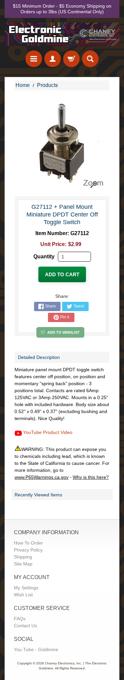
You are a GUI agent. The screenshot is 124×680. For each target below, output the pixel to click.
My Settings (26, 587)
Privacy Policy (28, 549)
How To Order (28, 543)
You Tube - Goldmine (36, 649)
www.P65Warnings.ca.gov (41, 477)
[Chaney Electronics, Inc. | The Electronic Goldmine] (62, 34)
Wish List (23, 594)
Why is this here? (91, 477)
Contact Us (25, 625)
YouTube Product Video (47, 432)
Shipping (23, 556)
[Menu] (33, 58)
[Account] (52, 58)
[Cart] (71, 58)
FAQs (19, 618)
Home (23, 85)
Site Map (23, 563)
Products (47, 85)
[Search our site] (90, 58)
